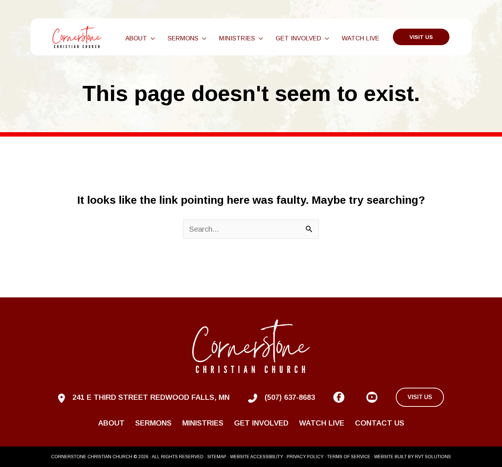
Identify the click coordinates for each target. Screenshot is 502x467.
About (111, 423)
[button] (151, 39)
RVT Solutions (433, 456)
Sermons (153, 423)
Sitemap (216, 456)
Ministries (202, 423)
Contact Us (379, 423)
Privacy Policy (305, 456)
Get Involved (261, 423)
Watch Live (321, 423)
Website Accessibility (256, 456)
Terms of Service (348, 456)
